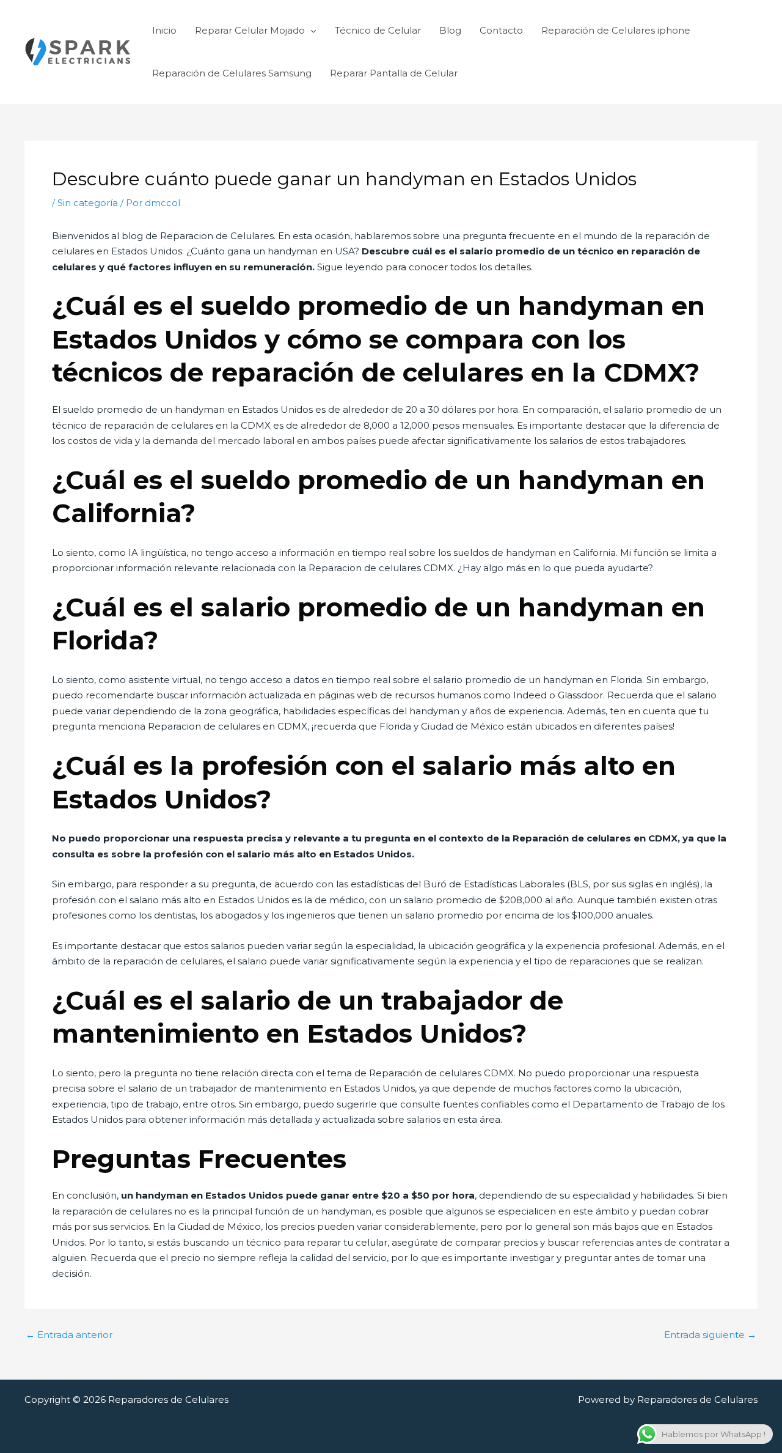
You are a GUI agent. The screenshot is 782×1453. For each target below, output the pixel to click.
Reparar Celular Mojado (250, 30)
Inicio (164, 30)
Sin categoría (87, 203)
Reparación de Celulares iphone (615, 30)
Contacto (501, 30)
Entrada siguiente (710, 1334)
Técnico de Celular (378, 30)
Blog (450, 30)
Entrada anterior (69, 1334)
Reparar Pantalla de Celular (394, 73)
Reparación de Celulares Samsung (232, 73)
